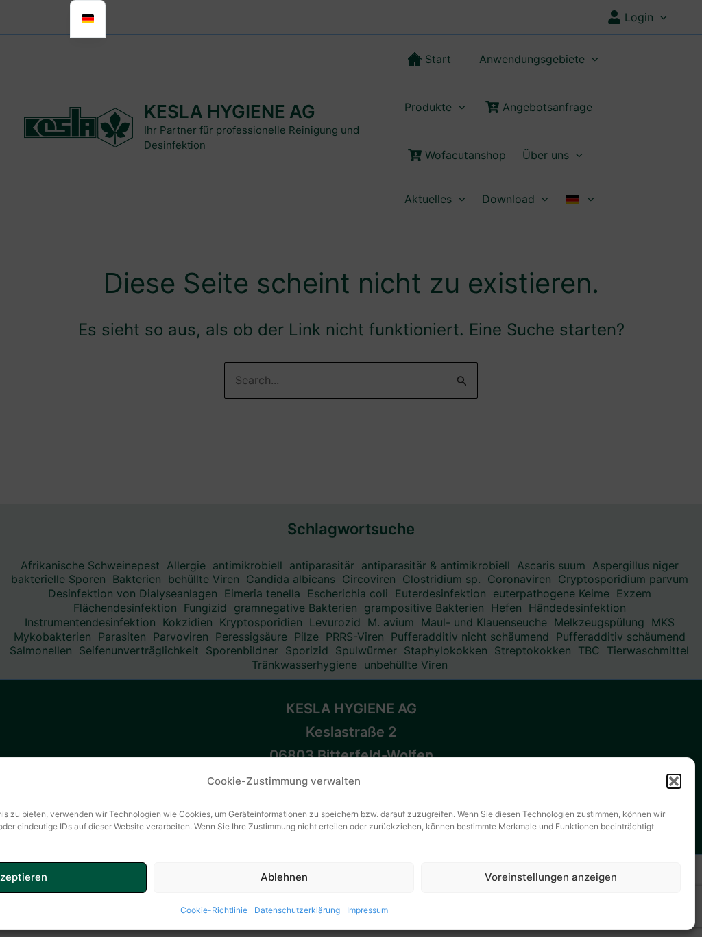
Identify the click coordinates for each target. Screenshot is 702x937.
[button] (674, 781)
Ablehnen (284, 876)
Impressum (367, 910)
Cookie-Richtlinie (213, 910)
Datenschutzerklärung (297, 910)
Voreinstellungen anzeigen (551, 876)
